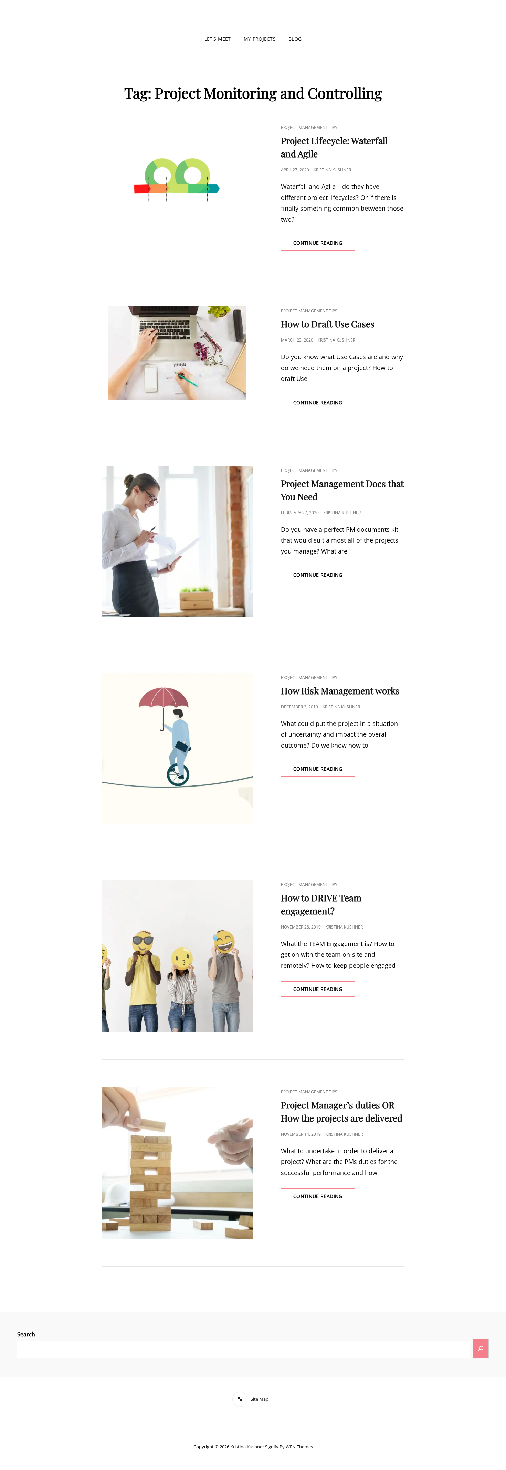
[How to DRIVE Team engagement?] (177, 956)
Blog (295, 39)
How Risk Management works (340, 691)
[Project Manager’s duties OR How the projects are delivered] (177, 1163)
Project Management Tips (309, 127)
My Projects (260, 39)
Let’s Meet (217, 39)
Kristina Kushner (332, 170)
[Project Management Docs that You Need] (177, 541)
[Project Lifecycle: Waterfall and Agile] (177, 169)
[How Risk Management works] (177, 748)
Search (26, 1334)
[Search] (481, 1348)
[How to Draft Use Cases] (177, 353)
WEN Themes (299, 1446)
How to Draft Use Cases (328, 324)
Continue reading (324, 240)
